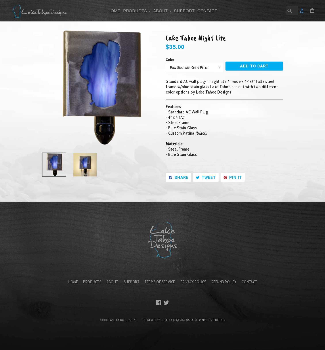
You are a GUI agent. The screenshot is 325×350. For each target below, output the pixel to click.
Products (137, 10)
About (162, 10)
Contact (207, 10)
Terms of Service (160, 282)
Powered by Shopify (157, 320)
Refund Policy (224, 282)
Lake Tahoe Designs (123, 320)
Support (184, 10)
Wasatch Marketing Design (205, 320)
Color (170, 59)
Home (114, 10)
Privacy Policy (193, 282)
